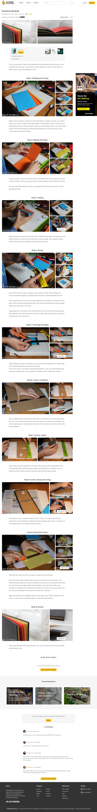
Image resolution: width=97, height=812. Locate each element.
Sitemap (64, 796)
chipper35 (29, 731)
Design (38, 793)
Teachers (35, 3)
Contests (28, 3)
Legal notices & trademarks (83, 809)
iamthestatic (30, 767)
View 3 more (61, 229)
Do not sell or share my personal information (62, 809)
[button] (71, 17)
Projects (21, 3)
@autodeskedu (87, 792)
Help (63, 793)
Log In (84, 3)
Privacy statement (35, 809)
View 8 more (61, 638)
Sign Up (92, 3)
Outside (48, 793)
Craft (11, 14)
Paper (16, 14)
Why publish (65, 789)
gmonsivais (30, 742)
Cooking (48, 789)
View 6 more (64, 568)
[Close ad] (96, 74)
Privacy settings (45, 809)
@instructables (87, 789)
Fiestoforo (6, 14)
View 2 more (61, 356)
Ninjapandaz (30, 753)
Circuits (38, 789)
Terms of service (24, 809)
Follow (21, 52)
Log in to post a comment (48, 778)
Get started (65, 791)
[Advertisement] (86, 94)
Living (47, 791)
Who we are (65, 798)
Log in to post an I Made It (48, 670)
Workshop (39, 791)
